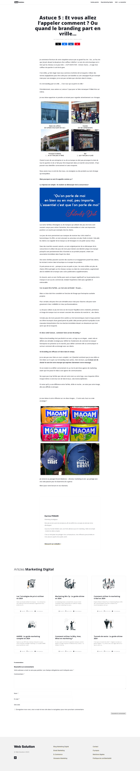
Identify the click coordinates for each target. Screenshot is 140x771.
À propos (96, 750)
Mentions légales (98, 754)
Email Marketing (59, 750)
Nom (16, 693)
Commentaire (19, 674)
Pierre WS (23, 611)
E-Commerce (57, 754)
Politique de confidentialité (102, 758)
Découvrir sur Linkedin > (53, 544)
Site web (17, 705)
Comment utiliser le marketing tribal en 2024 (108, 594)
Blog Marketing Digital (107, 2)
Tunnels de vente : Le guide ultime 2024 (108, 634)
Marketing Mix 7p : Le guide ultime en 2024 (70, 594)
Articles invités (78, 39)
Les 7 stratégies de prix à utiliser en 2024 (31, 594)
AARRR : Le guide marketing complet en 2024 (31, 634)
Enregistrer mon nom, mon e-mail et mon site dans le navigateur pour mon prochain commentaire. (50, 709)
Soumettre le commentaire (118, 713)
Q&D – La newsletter (120, 2)
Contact (95, 746)
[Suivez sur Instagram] (15, 757)
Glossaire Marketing (60, 758)
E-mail (17, 699)
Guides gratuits (95, 2)
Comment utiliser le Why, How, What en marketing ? (70, 634)
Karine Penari (60, 39)
